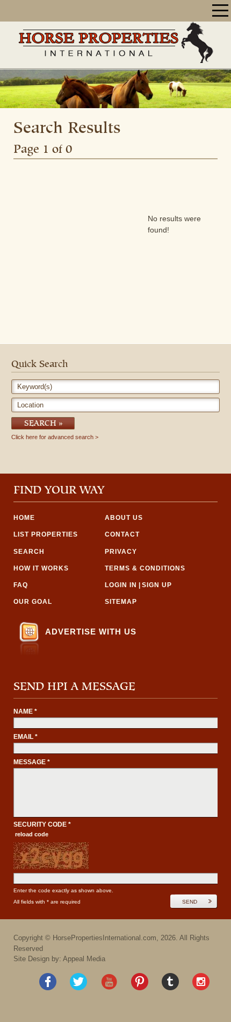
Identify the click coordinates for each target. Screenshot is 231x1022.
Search (40, 424)
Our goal (32, 601)
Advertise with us (90, 631)
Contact (122, 534)
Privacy (121, 551)
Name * (25, 711)
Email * (25, 737)
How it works (41, 568)
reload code (31, 834)
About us (124, 517)
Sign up (157, 585)
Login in (121, 585)
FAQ (20, 585)
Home (24, 517)
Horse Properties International (115, 42)
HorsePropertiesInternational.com (104, 938)
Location (30, 405)
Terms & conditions (145, 568)
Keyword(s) (34, 387)
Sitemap (121, 601)
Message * (31, 762)
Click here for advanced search (52, 437)
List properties (45, 534)
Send (189, 902)
